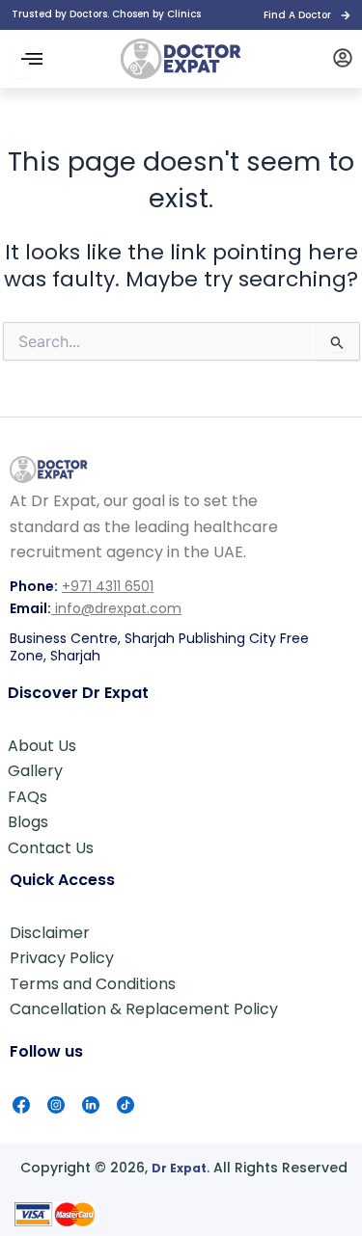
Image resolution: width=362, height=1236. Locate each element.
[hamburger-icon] (21, 59)
